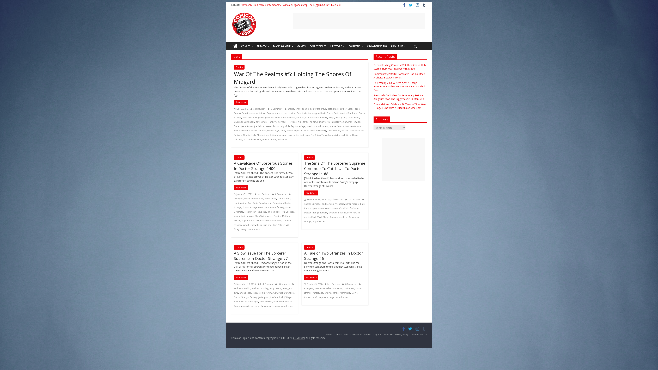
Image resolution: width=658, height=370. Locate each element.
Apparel (377, 334)
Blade (351, 108)
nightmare (247, 220)
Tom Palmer (279, 225)
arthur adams (302, 108)
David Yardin (340, 113)
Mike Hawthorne (242, 130)
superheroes (288, 135)
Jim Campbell (274, 211)
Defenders (278, 203)
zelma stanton (254, 229)
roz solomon (334, 130)
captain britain (258, 113)
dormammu (270, 207)
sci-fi (279, 220)
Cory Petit (252, 203)
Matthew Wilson (353, 126)
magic (307, 217)
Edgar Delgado (262, 117)
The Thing (315, 135)
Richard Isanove (268, 220)
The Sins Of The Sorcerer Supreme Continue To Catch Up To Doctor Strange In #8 (334, 168)
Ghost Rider (353, 117)
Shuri (259, 135)
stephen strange (271, 306)
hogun (313, 121)
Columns (354, 46)
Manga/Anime (282, 46)
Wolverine (283, 139)
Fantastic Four (312, 117)
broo (357, 108)
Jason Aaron (247, 126)
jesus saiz (261, 211)
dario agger (313, 113)
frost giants (341, 117)
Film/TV (261, 46)
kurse (276, 126)
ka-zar (269, 126)
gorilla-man (261, 121)
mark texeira (322, 126)
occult (256, 220)
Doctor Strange (311, 212)
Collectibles (318, 46)
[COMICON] (244, 14)
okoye (290, 130)
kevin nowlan (247, 216)
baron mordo (251, 198)
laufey (291, 126)
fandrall (300, 117)
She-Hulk (251, 135)
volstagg (238, 139)
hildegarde (303, 121)
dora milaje (248, 117)
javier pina (334, 212)
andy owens (328, 203)
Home (329, 334)
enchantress (289, 117)
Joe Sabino (259, 126)
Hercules (292, 121)
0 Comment (276, 108)
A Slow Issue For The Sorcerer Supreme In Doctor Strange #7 (261, 255)
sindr (265, 135)
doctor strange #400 (253, 207)
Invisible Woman (339, 121)
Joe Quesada (288, 211)
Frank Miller (250, 211)
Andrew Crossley (260, 288)
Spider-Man (275, 135)
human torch (323, 121)
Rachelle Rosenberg (316, 130)
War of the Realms (252, 139)
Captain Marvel (274, 113)
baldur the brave (318, 108)
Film (346, 334)
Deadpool (352, 113)
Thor (323, 135)
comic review (289, 113)
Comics (245, 46)
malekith (311, 126)
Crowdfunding (377, 46)
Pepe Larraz (300, 130)
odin (283, 130)
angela (291, 108)
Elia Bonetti (276, 117)
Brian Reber (245, 292)
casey (321, 208)
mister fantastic (258, 130)
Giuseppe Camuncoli (244, 121)
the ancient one (264, 225)
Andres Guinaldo (312, 203)
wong (243, 229)
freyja (331, 117)
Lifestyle (336, 46)
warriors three (269, 139)
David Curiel (326, 113)
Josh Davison (259, 108)
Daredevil (301, 113)
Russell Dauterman (351, 130)
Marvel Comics (337, 126)
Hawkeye (272, 121)
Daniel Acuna (265, 203)
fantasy (323, 117)
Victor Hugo (352, 135)
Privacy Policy (401, 334)
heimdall (282, 121)
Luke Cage (300, 126)
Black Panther (339, 108)
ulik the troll (339, 135)
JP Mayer (288, 297)
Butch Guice (270, 198)
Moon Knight (273, 130)
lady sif (283, 126)
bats (330, 108)
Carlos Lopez (284, 198)
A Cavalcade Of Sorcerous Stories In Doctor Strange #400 (263, 166)
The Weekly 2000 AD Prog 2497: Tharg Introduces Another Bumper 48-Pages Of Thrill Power (292, 3)
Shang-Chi (241, 135)
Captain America (242, 113)
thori (329, 135)
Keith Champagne (249, 301)
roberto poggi (249, 306)
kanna (237, 216)
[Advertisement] (359, 21)
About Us (397, 46)
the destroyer (302, 135)
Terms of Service (419, 334)
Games (301, 46)
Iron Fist (352, 121)
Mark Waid (260, 216)
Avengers (238, 198)
